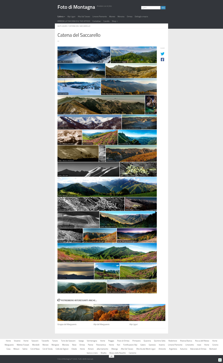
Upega (81, 341)
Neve (74, 345)
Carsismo (132, 353)
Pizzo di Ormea (123, 341)
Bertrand (213, 349)
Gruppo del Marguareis (66, 324)
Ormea (129, 16)
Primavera (136, 341)
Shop (114, 21)
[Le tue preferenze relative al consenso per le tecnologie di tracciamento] (220, 360)
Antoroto (162, 349)
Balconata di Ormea (198, 349)
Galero (143, 345)
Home (8, 341)
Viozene (17, 341)
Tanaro (55, 341)
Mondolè (35, 345)
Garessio (152, 345)
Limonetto (189, 345)
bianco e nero (92, 353)
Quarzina (147, 341)
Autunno (183, 349)
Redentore (172, 341)
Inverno (162, 345)
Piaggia (111, 341)
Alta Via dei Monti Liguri (145, 349)
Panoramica (101, 345)
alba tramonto (102, 349)
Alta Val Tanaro (84, 16)
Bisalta (103, 353)
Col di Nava (34, 349)
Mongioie (55, 345)
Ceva (8, 349)
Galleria (60, 16)
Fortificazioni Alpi (130, 345)
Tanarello (45, 341)
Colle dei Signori (62, 349)
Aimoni (91, 349)
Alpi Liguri (71, 16)
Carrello (106, 21)
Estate (74, 349)
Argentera (173, 349)
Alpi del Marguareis (101, 324)
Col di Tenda (48, 349)
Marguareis (9, 345)
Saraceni (35, 341)
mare (199, 345)
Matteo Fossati (23, 345)
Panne (90, 345)
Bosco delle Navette (117, 353)
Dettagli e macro (141, 16)
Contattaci (97, 21)
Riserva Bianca (186, 341)
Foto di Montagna (76, 7)
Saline (24, 349)
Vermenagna (92, 341)
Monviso (121, 16)
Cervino (215, 345)
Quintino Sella (159, 341)
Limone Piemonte (100, 16)
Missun (16, 349)
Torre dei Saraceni (68, 341)
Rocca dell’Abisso (202, 341)
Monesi (112, 16)
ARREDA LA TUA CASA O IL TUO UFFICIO (73, 21)
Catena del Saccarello (79, 26)
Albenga (114, 349)
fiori (118, 345)
